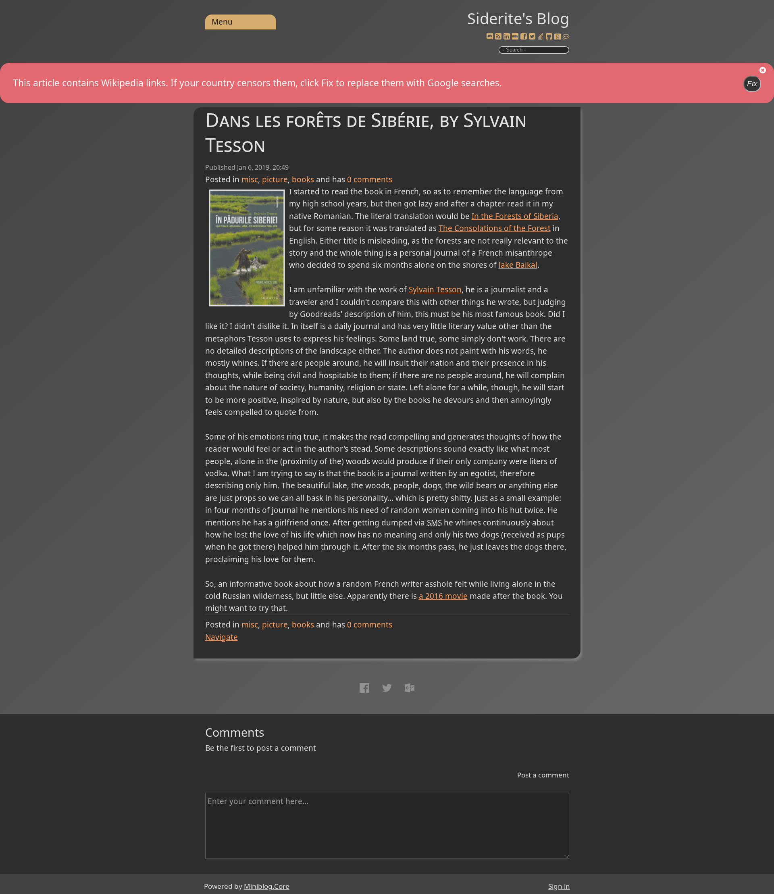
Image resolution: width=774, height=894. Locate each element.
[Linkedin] (507, 37)
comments (369, 179)
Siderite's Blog (518, 18)
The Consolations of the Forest (495, 228)
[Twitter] (532, 37)
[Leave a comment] (566, 37)
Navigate (221, 637)
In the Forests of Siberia (515, 216)
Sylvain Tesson (435, 289)
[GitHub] (549, 37)
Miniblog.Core (266, 886)
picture (275, 179)
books (303, 179)
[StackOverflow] (540, 37)
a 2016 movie (443, 596)
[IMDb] (515, 37)
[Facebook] (523, 37)
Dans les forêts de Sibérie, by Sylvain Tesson (366, 132)
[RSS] (498, 37)
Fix (752, 83)
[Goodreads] (557, 37)
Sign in (559, 886)
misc (249, 179)
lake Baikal (518, 265)
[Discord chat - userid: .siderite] (490, 37)
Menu (222, 22)
